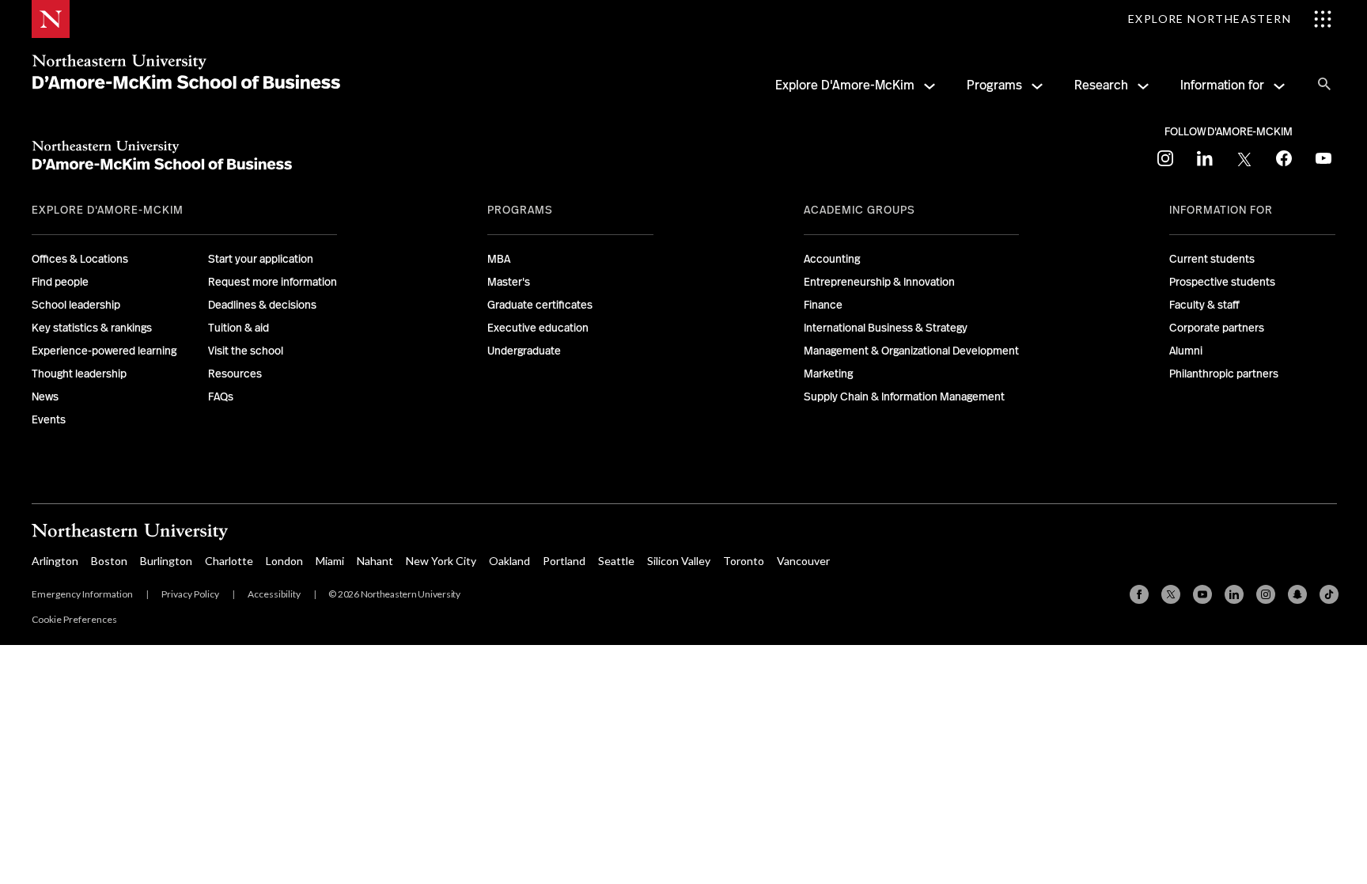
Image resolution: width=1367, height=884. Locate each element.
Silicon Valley (678, 560)
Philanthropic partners (1223, 373)
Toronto (743, 560)
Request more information (272, 282)
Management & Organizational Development (911, 351)
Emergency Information (82, 594)
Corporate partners (1216, 328)
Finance (823, 305)
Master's (508, 282)
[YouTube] (1202, 594)
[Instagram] (1265, 594)
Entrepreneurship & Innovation (879, 282)
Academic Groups (859, 210)
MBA (498, 259)
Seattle (616, 560)
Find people (60, 282)
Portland (564, 560)
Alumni (1185, 351)
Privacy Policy (190, 594)
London (284, 560)
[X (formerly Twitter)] (1170, 594)
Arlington (55, 560)
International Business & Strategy (886, 328)
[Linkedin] (1234, 594)
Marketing (828, 373)
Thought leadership (79, 373)
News (45, 396)
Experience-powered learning (104, 351)
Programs (994, 85)
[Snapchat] (1297, 594)
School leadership (76, 305)
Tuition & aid (238, 328)
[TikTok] (1329, 594)
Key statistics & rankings (92, 328)
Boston (109, 560)
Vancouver (803, 560)
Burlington (166, 560)
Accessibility (274, 594)
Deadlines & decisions (262, 305)
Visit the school (245, 351)
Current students (1212, 259)
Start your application (260, 259)
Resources (235, 373)
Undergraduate (524, 351)
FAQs (220, 396)
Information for (1222, 85)
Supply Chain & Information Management (904, 396)
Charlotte (229, 560)
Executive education (538, 328)
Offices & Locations (80, 259)
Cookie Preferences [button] (74, 619)
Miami (330, 560)
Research (1101, 85)
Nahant (375, 560)
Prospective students (1222, 282)
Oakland (509, 560)
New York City (441, 560)
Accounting (832, 259)
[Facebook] (1139, 594)
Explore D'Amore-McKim (844, 85)
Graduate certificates (540, 305)
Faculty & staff (1204, 305)
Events (49, 419)
